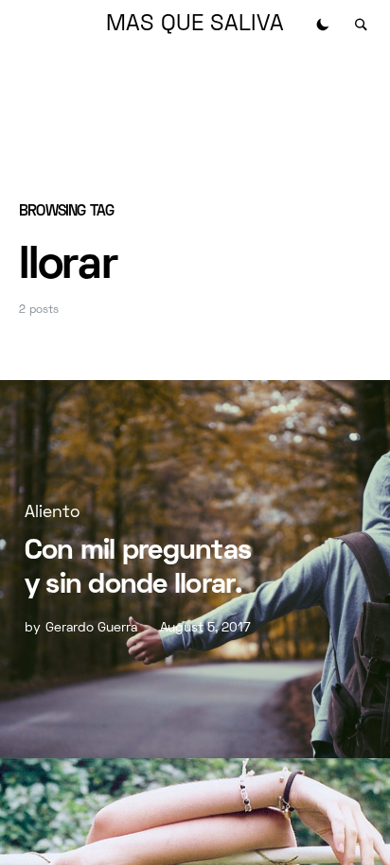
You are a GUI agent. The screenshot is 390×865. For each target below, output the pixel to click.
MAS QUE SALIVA (195, 24)
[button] (323, 24)
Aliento (52, 513)
